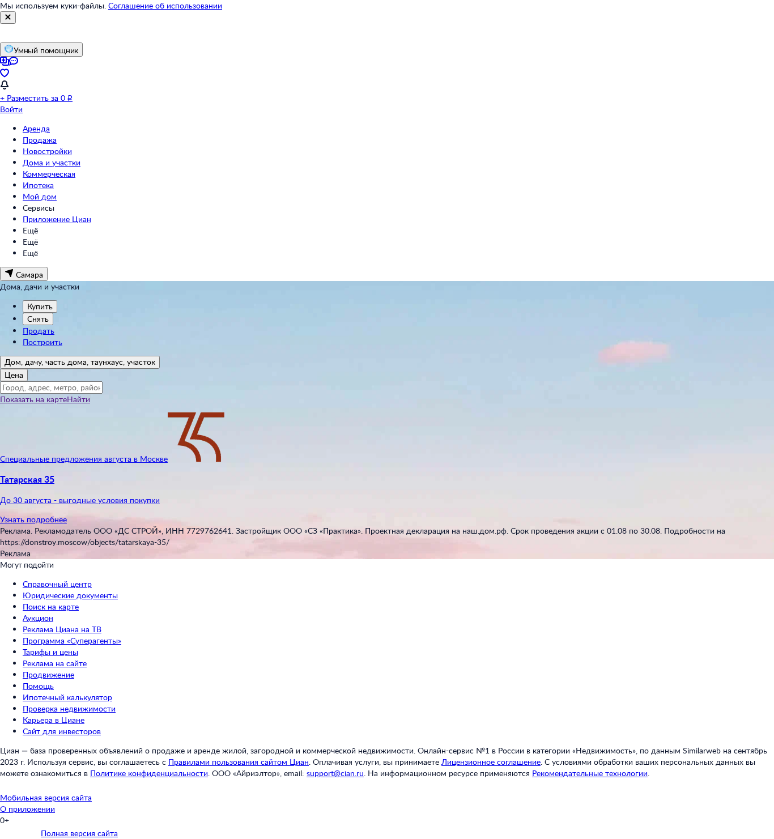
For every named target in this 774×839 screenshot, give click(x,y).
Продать (38, 330)
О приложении (27, 808)
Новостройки (47, 151)
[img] (196, 458)
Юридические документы (70, 595)
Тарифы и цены (50, 651)
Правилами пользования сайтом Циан (238, 761)
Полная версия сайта (79, 833)
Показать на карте (33, 399)
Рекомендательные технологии (590, 773)
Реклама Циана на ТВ (62, 629)
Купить (40, 306)
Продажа (40, 139)
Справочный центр (57, 583)
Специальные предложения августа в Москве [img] (84, 458)
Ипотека (38, 185)
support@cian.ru (335, 773)
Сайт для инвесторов (62, 731)
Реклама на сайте (55, 663)
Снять (38, 318)
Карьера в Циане (53, 719)
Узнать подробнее (33, 519)
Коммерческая (49, 173)
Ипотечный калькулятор (67, 697)
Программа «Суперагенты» (72, 640)
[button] (387, 489)
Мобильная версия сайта (46, 797)
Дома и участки (51, 162)
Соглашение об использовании (165, 5)
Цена (14, 374)
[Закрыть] (8, 17)
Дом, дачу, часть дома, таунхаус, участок (80, 361)
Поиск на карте (51, 606)
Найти (78, 399)
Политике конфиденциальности (149, 773)
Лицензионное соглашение (491, 761)
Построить (42, 342)
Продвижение (48, 674)
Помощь (38, 685)
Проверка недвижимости (69, 708)
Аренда (36, 128)
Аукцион (38, 617)
